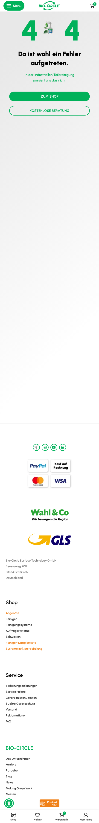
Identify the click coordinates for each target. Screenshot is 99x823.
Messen (11, 794)
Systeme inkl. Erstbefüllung (24, 648)
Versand (11, 709)
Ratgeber (12, 770)
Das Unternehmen (18, 758)
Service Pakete (16, 691)
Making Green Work (19, 788)
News (9, 782)
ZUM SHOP (49, 96)
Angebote (12, 613)
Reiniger (11, 619)
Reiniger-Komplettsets (21, 642)
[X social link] (36, 447)
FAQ (8, 721)
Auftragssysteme (17, 630)
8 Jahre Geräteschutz (20, 703)
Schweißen (13, 636)
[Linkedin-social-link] (62, 447)
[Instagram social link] (45, 447)
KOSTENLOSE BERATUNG (50, 111)
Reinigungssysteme (19, 624)
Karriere (11, 764)
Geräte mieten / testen (21, 697)
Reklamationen (16, 715)
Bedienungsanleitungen (21, 685)
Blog (9, 776)
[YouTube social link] (53, 447)
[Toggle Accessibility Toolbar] (9, 803)
